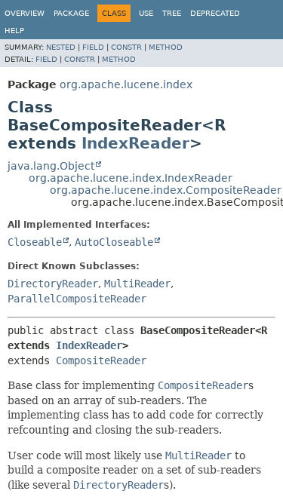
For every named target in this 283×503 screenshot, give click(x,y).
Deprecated (215, 13)
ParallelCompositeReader (77, 299)
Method (166, 47)
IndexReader (135, 143)
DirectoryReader (53, 284)
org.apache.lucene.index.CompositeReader (165, 190)
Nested (60, 47)
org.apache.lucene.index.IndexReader (130, 178)
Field (93, 47)
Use (146, 13)
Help (14, 30)
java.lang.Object (51, 166)
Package (71, 13)
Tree (171, 13)
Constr (126, 47)
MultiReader (137, 284)
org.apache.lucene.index (126, 84)
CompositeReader (101, 360)
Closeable (35, 242)
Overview (25, 13)
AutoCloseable (114, 242)
